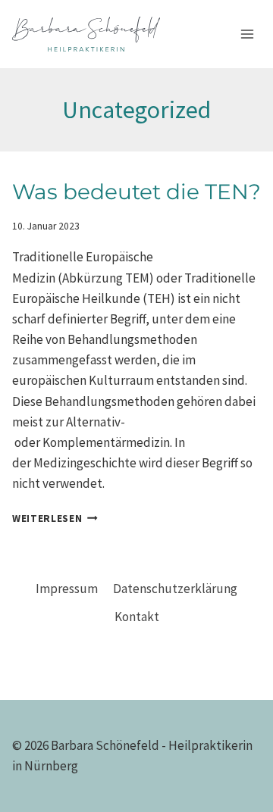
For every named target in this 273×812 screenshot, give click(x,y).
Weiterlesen (55, 518)
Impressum (67, 588)
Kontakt (137, 616)
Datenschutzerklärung (175, 588)
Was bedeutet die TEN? (136, 192)
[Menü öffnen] (247, 33)
